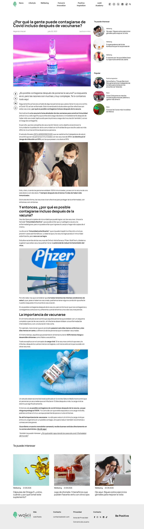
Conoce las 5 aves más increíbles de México (118, 111)
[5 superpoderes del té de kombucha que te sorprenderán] (99, 44)
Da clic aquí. (42, 429)
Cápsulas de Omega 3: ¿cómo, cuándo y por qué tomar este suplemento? (27, 494)
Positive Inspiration (81, 4)
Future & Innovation (61, 4)
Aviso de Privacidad (80, 517)
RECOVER (42, 134)
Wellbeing (45, 3)
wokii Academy (99, 4)
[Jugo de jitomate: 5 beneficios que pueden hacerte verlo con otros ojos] (72, 470)
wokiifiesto (37, 517)
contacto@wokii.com (61, 517)
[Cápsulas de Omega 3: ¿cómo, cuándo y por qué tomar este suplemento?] (31, 470)
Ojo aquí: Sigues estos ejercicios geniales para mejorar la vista (118, 32)
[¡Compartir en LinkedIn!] (15, 103)
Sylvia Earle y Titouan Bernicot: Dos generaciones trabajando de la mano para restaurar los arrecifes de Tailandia (118, 84)
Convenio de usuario (81, 522)
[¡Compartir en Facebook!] (15, 94)
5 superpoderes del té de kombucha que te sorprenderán (118, 45)
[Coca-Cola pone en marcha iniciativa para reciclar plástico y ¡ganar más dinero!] (99, 96)
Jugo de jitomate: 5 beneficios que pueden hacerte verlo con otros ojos (71, 493)
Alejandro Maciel (19, 31)
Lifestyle (32, 3)
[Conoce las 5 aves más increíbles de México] (99, 109)
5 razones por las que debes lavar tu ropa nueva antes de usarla (118, 59)
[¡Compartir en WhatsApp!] (15, 108)
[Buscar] (130, 4)
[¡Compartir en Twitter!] (15, 98)
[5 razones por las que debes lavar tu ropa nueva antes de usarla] (99, 57)
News (21, 3)
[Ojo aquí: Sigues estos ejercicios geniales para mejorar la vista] (99, 31)
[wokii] (14, 4)
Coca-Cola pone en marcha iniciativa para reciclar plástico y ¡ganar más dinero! (118, 97)
